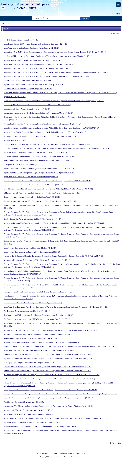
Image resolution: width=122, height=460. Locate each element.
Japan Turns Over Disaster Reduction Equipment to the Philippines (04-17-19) (33, 303)
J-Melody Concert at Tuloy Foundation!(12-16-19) (22, 40)
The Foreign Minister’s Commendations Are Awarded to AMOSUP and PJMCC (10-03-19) (37, 105)
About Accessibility (54, 453)
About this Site (80, 453)
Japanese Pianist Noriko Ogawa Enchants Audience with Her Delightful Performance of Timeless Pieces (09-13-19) (46, 132)
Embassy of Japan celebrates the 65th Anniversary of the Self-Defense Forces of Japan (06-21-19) (40, 201)
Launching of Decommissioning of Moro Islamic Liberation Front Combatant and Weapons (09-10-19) (42, 136)
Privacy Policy (68, 453)
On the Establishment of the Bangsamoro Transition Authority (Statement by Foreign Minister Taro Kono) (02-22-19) (47, 354)
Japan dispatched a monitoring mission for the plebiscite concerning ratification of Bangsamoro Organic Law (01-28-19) (48, 398)
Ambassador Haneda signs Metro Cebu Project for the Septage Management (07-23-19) (36, 160)
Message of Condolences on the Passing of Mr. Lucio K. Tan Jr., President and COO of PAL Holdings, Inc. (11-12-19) (47, 76)
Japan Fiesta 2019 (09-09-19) (14, 140)
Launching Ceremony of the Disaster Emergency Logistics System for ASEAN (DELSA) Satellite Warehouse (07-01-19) (48, 189)
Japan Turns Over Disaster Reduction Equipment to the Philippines (28, 414)
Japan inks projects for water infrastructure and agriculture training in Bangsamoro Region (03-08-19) (41, 342)
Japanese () (115, 14)
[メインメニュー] (118, 4)
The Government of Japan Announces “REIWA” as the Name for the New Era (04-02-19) (37, 319)
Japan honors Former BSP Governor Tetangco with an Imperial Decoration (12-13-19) (36, 44)
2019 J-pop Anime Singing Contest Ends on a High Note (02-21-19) (29, 363)
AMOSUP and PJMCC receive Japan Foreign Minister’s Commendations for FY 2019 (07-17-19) (40, 169)
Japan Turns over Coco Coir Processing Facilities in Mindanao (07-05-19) (31, 177)
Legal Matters (41, 453)
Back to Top (116, 443)
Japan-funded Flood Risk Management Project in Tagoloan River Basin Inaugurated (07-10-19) (39, 173)
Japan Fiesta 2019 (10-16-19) (14, 97)
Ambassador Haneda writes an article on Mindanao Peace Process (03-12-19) (32, 338)
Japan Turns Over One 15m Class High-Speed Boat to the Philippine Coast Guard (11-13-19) (38, 64)
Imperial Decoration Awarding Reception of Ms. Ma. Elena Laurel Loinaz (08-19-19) (35, 152)
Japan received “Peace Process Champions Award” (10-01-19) (27, 109)
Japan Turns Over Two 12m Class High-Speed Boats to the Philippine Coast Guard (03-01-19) (39, 350)
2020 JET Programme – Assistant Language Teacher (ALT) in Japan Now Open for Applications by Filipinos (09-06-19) (48, 144)
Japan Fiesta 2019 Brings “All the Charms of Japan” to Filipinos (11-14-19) (32, 60)
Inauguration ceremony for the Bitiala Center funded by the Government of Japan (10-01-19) (38, 113)
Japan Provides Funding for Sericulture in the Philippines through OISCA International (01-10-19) (40, 426)
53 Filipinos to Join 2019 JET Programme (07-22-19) (23, 164)
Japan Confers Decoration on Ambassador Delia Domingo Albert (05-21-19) (32, 252)
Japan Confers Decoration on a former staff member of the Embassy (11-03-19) (33, 85)
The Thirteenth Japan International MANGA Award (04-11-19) (27, 311)
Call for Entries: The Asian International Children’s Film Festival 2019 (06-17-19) (34, 219)
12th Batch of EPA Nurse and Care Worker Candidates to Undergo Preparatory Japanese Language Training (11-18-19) (48, 56)
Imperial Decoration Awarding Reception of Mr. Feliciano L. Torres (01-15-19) (33, 422)
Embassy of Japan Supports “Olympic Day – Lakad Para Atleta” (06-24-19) (32, 197)
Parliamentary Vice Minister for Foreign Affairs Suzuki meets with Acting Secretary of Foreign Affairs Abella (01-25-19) (48, 406)
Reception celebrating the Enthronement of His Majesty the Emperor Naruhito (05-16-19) (37, 260)
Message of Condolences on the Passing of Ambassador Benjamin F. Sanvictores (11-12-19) (38, 68)
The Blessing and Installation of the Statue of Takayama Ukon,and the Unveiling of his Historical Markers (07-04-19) (47, 181)
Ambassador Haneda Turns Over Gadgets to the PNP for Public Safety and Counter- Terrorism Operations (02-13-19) (47, 371)
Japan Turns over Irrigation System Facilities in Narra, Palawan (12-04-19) (31, 48)
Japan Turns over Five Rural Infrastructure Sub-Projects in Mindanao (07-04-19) (33, 185)
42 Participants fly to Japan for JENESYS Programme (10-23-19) (28, 89)
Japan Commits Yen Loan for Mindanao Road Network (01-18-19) (28, 410)
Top (2, 23)
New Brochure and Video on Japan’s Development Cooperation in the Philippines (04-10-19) (38, 315)
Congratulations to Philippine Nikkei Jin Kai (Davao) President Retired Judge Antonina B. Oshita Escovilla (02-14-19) (48, 367)
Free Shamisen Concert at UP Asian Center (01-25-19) (24, 402)
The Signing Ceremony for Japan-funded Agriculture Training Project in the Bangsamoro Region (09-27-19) (44, 124)
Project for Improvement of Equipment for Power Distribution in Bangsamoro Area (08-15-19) (39, 156)
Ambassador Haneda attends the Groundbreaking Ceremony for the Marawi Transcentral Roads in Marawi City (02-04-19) (49, 379)
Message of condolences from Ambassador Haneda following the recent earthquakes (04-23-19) (39, 292)
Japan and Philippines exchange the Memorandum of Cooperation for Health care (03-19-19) (38, 334)
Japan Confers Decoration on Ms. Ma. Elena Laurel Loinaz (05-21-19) (30, 248)
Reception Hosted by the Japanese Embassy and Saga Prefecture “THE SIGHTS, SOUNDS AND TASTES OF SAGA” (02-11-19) (51, 375)
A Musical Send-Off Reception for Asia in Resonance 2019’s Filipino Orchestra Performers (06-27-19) (42, 193)
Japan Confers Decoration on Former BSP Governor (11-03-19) (27, 80)
